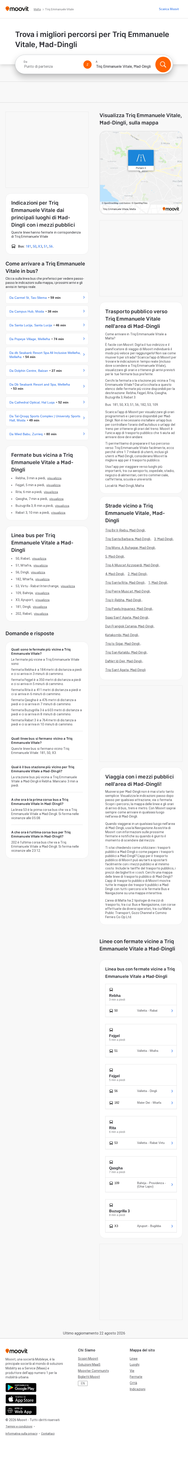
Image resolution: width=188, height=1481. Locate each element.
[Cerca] (163, 64)
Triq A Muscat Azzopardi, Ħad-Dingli (132, 565)
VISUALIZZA (54, 478)
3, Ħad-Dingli (163, 539)
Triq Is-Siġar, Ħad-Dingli (122, 644)
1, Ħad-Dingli (157, 582)
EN (83, 1383)
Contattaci (48, 1433)
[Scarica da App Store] (21, 1399)
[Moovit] (17, 9)
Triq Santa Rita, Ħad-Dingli (124, 582)
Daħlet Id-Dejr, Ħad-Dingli (123, 661)
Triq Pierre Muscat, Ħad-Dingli (127, 591)
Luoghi (134, 1364)
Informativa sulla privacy (21, 1433)
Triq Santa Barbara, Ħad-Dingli (127, 539)
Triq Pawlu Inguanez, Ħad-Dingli (128, 609)
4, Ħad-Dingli (114, 574)
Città (133, 1383)
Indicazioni (137, 1389)
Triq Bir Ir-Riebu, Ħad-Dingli (125, 530)
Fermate (136, 1377)
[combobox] (52, 66)
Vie (132, 1371)
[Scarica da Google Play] (21, 1387)
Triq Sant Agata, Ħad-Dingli (125, 670)
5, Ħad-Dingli (114, 556)
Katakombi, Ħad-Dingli (121, 635)
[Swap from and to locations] (87, 64)
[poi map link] (141, 173)
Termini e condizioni (19, 1426)
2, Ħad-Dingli (137, 574)
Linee (134, 1358)
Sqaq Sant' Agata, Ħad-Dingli (126, 617)
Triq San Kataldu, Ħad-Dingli (126, 652)
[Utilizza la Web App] (21, 1410)
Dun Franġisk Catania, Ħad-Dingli (129, 626)
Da (25, 61)
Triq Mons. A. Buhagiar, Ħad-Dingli (130, 548)
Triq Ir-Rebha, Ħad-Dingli (123, 600)
